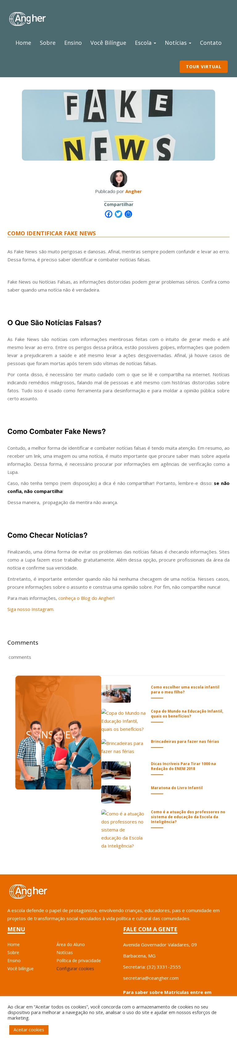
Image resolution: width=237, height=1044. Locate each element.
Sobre (48, 42)
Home (23, 42)
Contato (211, 42)
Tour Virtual (204, 66)
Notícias (176, 42)
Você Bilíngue (108, 42)
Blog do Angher (97, 598)
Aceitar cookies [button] (29, 1030)
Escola (144, 42)
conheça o (69, 598)
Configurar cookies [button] (75, 968)
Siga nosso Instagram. (30, 609)
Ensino (73, 42)
